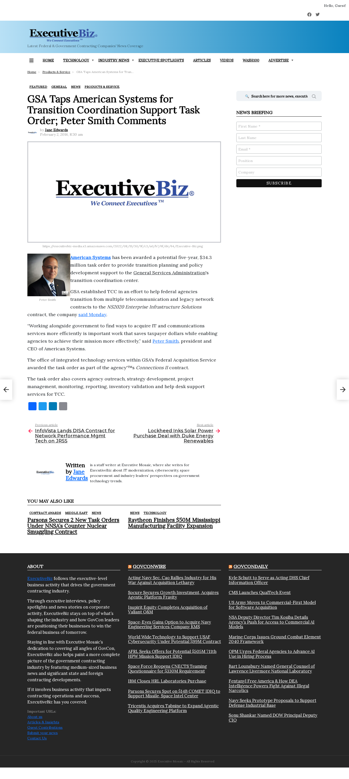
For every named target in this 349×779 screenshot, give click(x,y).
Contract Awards (45, 513)
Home (48, 60)
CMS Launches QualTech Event (260, 592)
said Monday (92, 314)
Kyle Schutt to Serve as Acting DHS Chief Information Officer (269, 580)
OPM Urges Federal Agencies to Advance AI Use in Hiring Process (272, 654)
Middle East (76, 513)
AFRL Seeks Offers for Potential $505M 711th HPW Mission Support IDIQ (172, 654)
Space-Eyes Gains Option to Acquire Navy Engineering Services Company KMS (169, 624)
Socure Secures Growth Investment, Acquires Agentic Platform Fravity (173, 595)
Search (314, 97)
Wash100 (251, 60)
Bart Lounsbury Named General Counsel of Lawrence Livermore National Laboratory (272, 668)
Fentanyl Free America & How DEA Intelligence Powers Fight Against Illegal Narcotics (269, 686)
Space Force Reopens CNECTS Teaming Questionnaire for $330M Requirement (167, 668)
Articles (202, 60)
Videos (227, 60)
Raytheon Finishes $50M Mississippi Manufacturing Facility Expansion (174, 522)
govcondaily (251, 566)
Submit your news (42, 733)
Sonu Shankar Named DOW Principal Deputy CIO (273, 717)
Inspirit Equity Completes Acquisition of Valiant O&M (167, 609)
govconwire (149, 566)
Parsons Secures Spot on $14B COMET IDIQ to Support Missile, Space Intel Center (174, 693)
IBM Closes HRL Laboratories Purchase (167, 681)
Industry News (113, 60)
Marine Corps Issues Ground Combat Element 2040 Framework (275, 639)
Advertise (279, 60)
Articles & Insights (43, 722)
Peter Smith (166, 341)
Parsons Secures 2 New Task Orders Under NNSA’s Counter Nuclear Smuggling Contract (73, 525)
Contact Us (37, 738)
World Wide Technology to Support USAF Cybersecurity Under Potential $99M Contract (174, 639)
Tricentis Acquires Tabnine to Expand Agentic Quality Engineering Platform (173, 708)
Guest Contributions (45, 727)
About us (34, 716)
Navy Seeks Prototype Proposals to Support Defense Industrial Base (272, 703)
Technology (76, 60)
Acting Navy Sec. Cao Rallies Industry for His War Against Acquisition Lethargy (172, 580)
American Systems (90, 257)
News (96, 513)
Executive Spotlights (161, 60)
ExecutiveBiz (40, 578)
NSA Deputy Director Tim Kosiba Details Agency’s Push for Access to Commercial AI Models (272, 622)
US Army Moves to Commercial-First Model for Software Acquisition (272, 605)
